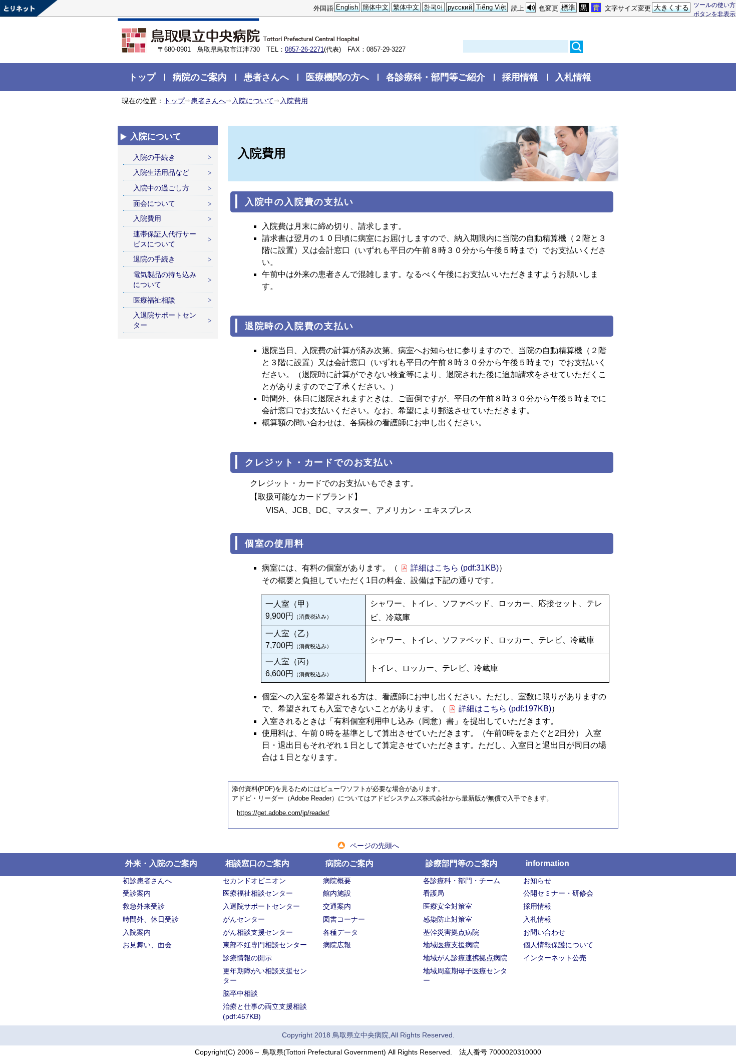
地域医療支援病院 (451, 945)
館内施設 (337, 893)
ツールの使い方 (714, 5)
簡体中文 (375, 7)
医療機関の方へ (337, 77)
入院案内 (137, 932)
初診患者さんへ (147, 881)
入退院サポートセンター (164, 320)
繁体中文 (406, 7)
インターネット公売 (554, 958)
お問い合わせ (544, 932)
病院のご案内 (200, 77)
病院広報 (337, 945)
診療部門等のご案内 (462, 863)
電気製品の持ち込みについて (164, 280)
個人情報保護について (558, 945)
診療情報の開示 (247, 958)
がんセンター (244, 919)
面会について (154, 203)
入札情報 (573, 77)
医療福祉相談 (154, 300)
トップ (142, 77)
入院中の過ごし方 (161, 188)
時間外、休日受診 (151, 919)
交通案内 (337, 906)
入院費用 (294, 101)
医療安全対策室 (447, 906)
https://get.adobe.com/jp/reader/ (283, 813)
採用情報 (520, 77)
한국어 (433, 7)
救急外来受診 (144, 906)
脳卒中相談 (240, 993)
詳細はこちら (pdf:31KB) (455, 568)
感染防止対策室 (447, 919)
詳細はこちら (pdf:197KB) (505, 708)
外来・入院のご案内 (161, 863)
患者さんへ (266, 77)
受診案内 (137, 893)
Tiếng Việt (491, 7)
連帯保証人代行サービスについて (164, 239)
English (347, 7)
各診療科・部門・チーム (461, 881)
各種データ (340, 932)
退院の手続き (154, 259)
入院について (253, 101)
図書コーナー (344, 919)
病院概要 (337, 881)
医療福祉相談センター (258, 893)
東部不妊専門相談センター (265, 945)
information (547, 863)
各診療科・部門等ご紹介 (435, 77)
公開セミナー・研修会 (558, 893)
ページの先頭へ (374, 846)
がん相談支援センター (258, 932)
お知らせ (537, 881)
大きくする (671, 8)
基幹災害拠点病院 (451, 932)
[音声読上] (530, 8)
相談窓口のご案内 (257, 863)
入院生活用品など (161, 172)
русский (460, 7)
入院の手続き (154, 157)
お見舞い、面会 (147, 945)
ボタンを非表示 (714, 14)
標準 (568, 8)
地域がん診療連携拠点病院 (465, 958)
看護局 (433, 893)
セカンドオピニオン (254, 881)
